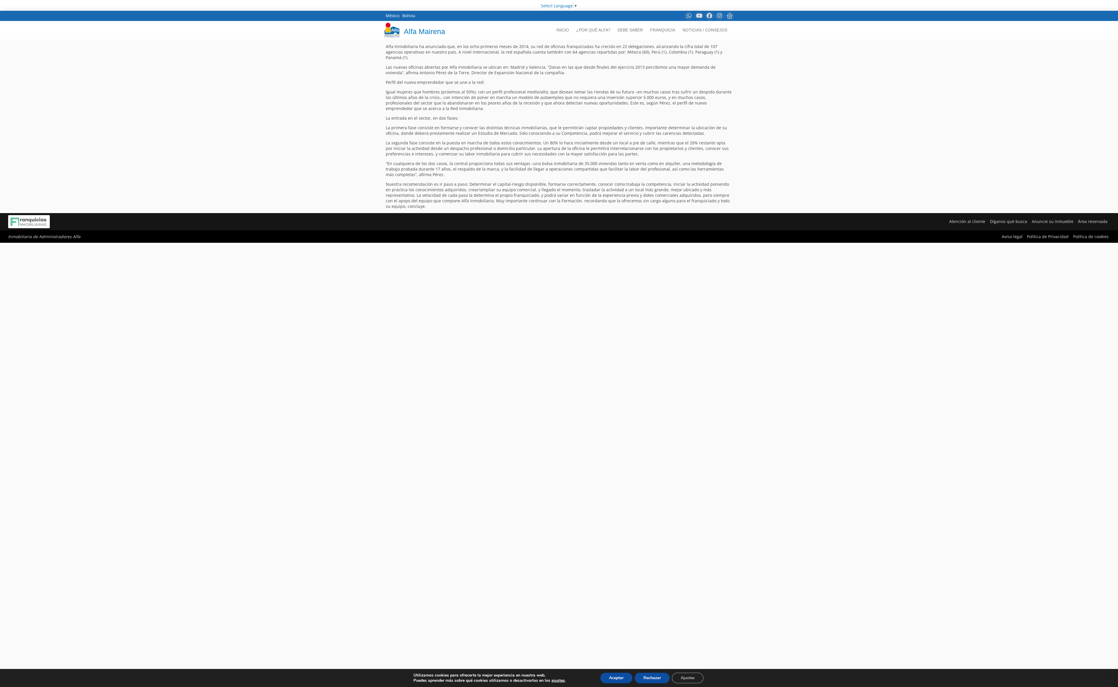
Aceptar (616, 678)
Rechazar (652, 678)
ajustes (558, 680)
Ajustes (688, 678)
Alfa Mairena (424, 31)
